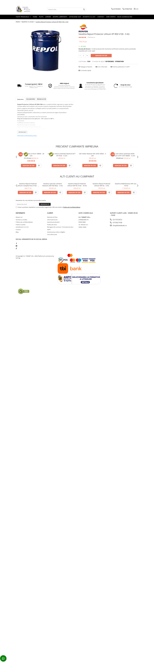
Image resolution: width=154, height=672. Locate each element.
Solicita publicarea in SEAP (121, 67)
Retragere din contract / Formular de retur (60, 227)
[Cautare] (84, 9)
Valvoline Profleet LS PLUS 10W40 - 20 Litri (31, 155)
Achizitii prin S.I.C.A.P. (22, 227)
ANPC (49, 229)
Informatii (20, 213)
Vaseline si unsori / (28, 22)
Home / (18, 22)
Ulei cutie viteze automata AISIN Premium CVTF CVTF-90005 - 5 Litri (123, 155)
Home (35, 17)
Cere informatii (102, 67)
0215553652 (117, 220)
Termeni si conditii (21, 220)
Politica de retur (52, 225)
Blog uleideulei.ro (124, 17)
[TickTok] (16, 248)
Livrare (48, 17)
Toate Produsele (22, 17)
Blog (17, 232)
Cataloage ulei (75, 17)
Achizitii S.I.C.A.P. (89, 17)
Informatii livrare (52, 220)
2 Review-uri (91, 37)
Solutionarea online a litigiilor (56, 232)
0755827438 (117, 222)
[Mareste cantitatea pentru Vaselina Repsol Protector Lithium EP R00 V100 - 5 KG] (87, 55)
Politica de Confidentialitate (71, 207)
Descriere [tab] (20, 99)
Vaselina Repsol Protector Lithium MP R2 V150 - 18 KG (77, 185)
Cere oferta (111, 17)
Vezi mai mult (22, 132)
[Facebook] (16, 243)
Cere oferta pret (52, 234)
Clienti (50, 213)
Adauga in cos (101, 56)
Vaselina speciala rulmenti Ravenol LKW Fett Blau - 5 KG (52, 185)
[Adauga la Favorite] (38, 165)
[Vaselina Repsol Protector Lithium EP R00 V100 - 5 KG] (45, 50)
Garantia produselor (53, 222)
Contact (100, 17)
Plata (41, 17)
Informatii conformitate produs (27, 136)
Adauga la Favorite (86, 67)
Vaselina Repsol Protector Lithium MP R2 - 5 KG (101, 185)
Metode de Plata (52, 217)
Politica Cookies (20, 225)
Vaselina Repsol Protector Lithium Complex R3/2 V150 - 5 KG (28, 185)
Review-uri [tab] (41, 99)
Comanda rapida (85, 70)
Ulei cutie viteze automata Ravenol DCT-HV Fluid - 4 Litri (62, 155)
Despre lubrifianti (60, 17)
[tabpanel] (45, 50)
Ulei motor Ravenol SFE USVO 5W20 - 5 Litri (92, 155)
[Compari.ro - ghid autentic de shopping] (23, 291)
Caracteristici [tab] (30, 99)
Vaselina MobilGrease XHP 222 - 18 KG (126, 185)
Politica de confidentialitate (24, 222)
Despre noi (19, 217)
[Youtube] (16, 246)
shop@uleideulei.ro (119, 225)
